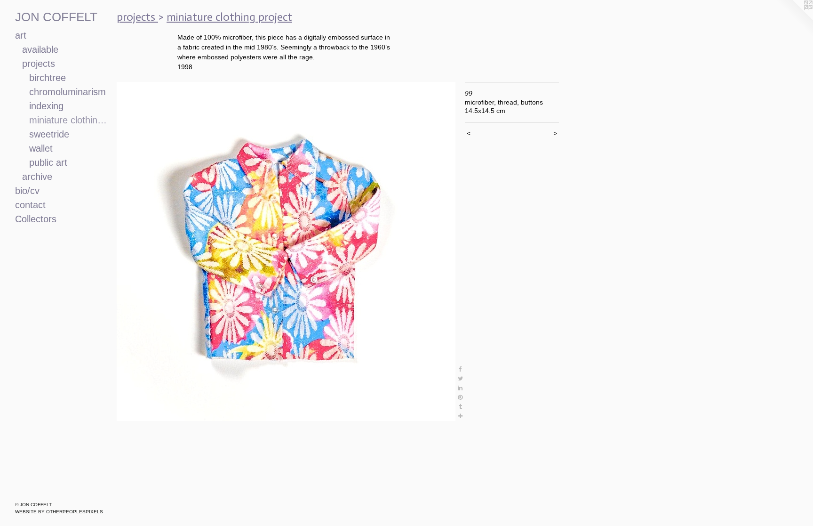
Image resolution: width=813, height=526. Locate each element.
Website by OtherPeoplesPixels (59, 511)
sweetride (49, 134)
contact (30, 205)
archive (37, 176)
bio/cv (27, 191)
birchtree (47, 78)
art (20, 35)
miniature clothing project (69, 120)
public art (48, 162)
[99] (286, 251)
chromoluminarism (67, 92)
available (40, 49)
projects (38, 63)
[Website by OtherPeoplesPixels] (794, 19)
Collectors (35, 219)
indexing (46, 106)
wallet (41, 148)
